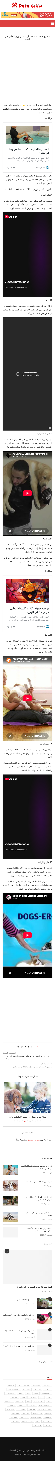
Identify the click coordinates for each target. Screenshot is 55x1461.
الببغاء (28, 1393)
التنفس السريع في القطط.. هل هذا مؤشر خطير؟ (19, 1332)
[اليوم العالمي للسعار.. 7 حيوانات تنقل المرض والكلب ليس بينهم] (10, 1201)
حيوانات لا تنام (21, 1409)
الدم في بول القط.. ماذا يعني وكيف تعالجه (19, 1315)
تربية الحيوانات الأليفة (45, 1405)
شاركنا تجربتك (15, 1450)
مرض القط (16, 1421)
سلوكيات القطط (37, 1413)
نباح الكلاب (48, 1425)
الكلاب (49, 1401)
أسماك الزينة (47, 1385)
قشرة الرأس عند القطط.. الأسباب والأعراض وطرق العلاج (39, 1229)
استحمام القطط (46, 1393)
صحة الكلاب (15, 1413)
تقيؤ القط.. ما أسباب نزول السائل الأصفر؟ (19, 1346)
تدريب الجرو (19, 1401)
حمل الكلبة (32, 1409)
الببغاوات (20, 1393)
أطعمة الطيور (36, 1385)
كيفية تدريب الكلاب (27, 1421)
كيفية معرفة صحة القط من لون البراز (34, 1287)
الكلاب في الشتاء (38, 1401)
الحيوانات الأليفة (10, 1393)
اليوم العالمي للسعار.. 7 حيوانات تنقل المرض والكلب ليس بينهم (38, 1198)
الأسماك (36, 1393)
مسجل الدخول (34, 1139)
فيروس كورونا (47, 1421)
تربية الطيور (32, 1405)
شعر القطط (26, 1413)
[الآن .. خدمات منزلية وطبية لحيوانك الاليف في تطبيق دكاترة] (10, 1170)
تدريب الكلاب (9, 1401)
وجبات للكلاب (37, 1425)
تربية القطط (21, 1405)
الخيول (49, 1397)
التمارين (22, 105)
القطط (23, 1397)
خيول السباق (10, 1409)
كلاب (37, 1421)
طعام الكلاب (13, 1417)
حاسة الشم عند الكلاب (44, 1409)
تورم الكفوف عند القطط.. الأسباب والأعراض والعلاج (27, 1117)
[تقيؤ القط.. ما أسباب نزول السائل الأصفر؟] (44, 1350)
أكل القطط (11, 1385)
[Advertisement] (27, 71)
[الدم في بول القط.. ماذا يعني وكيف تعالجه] (44, 1319)
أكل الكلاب (48, 1389)
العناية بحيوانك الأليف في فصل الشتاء (38, 1182)
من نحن (26, 1450)
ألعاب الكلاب (37, 1389)
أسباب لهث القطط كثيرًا (26, 1299)
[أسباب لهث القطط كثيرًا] (44, 1303)
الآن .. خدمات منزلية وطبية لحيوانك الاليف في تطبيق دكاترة (36, 1167)
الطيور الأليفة (32, 1397)
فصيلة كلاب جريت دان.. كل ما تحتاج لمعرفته (38, 1214)
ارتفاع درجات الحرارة (13, 1389)
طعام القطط (24, 1417)
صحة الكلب (48, 1417)
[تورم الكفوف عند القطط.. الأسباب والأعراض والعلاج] (27, 1097)
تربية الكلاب (11, 1405)
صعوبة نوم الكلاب (36, 1417)
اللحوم (28, 1401)
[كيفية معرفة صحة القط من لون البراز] (27, 1267)
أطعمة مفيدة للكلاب (23, 1385)
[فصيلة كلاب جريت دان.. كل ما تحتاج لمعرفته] (10, 1217)
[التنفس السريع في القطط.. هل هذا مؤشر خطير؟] (44, 1334)
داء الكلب (48, 1413)
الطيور (41, 1397)
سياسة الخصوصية (38, 1450)
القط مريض (14, 1397)
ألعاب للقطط (26, 1389)
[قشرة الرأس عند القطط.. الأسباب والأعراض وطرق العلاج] (10, 1232)
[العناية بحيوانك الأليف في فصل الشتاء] (10, 1185)
